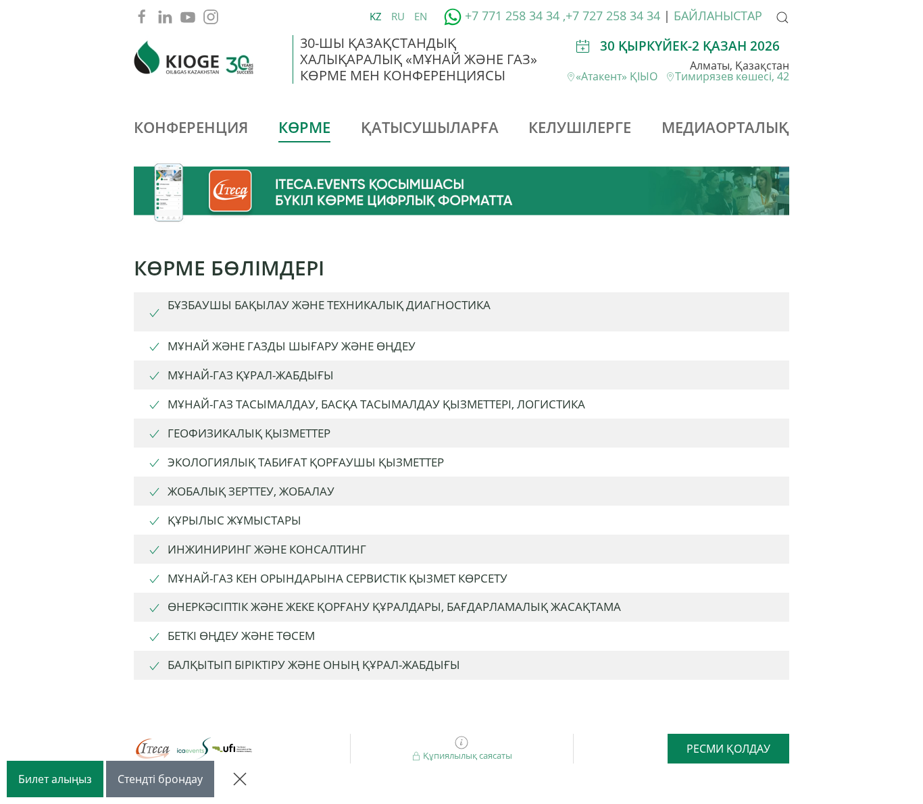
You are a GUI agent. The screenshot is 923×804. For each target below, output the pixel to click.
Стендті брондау (160, 779)
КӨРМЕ (304, 127)
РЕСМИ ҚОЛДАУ (728, 748)
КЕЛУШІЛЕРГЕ (579, 127)
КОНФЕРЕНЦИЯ (191, 127)
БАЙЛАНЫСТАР (718, 15)
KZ (377, 16)
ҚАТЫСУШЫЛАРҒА (430, 127)
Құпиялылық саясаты (466, 755)
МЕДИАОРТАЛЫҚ (725, 127)
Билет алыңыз (55, 779)
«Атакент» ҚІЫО (621, 76)
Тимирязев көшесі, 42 (732, 76)
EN (420, 16)
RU (399, 16)
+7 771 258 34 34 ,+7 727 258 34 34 (561, 15)
